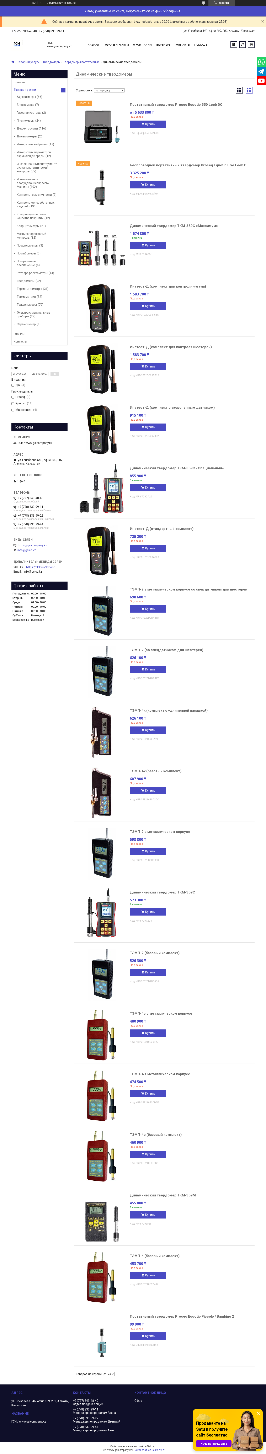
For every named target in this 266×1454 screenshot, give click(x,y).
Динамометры (27, 136)
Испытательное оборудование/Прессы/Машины (33, 183)
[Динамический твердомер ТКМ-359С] (102, 914)
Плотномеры (25, 120)
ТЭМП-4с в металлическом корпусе (161, 1013)
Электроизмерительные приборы (33, 314)
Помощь (200, 44)
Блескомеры (25, 104)
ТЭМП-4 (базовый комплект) (155, 1256)
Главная (92, 44)
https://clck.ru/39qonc (40, 567)
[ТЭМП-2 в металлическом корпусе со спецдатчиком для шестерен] (102, 611)
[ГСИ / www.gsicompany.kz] (27, 44)
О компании (142, 44)
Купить (150, 124)
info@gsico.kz (26, 550)
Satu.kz (151, 1446)
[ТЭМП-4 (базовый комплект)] (102, 1278)
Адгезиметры (26, 96)
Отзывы (19, 334)
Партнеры (163, 44)
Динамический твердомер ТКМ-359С (162, 892)
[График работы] (233, 44)
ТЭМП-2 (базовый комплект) (155, 953)
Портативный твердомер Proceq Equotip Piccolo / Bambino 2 (182, 1316)
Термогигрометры (29, 288)
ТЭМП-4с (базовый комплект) (156, 1134)
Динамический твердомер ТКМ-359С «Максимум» (174, 226)
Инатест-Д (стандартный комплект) (161, 529)
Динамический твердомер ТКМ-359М (163, 1195)
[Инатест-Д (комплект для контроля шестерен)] (102, 369)
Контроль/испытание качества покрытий (31, 216)
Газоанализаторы (29, 112)
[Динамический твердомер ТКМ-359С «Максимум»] (102, 248)
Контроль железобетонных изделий (35, 204)
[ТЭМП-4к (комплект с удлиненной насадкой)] (102, 732)
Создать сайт (55, 2)
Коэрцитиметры (28, 226)
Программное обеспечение (26, 263)
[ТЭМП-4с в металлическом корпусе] (102, 1035)
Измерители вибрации (32, 144)
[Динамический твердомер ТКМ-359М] (102, 1217)
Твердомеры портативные (81, 62)
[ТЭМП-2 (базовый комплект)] (102, 975)
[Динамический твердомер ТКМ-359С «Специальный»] (102, 490)
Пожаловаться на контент (149, 1450)
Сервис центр (26, 324)
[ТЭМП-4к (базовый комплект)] (102, 793)
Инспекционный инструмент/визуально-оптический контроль (37, 167)
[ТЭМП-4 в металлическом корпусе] (102, 1096)
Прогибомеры (26, 253)
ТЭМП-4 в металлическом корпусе (160, 1074)
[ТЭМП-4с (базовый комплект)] (102, 1157)
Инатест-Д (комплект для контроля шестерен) (171, 347)
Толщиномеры (27, 304)
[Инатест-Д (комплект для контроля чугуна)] (102, 308)
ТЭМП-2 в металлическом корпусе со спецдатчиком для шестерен (188, 589)
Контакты (182, 44)
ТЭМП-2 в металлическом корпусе (160, 832)
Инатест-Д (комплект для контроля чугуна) (168, 286)
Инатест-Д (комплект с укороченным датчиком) (172, 407)
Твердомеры (51, 62)
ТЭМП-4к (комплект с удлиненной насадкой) (169, 710)
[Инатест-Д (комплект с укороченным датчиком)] (102, 430)
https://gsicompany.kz (32, 545)
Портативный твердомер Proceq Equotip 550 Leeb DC (176, 104)
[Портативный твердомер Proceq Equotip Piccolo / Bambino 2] (102, 1338)
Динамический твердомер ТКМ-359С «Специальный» (177, 468)
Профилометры (27, 245)
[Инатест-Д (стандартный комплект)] (102, 551)
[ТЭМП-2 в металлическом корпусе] (102, 854)
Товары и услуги (116, 44)
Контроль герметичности (34, 194)
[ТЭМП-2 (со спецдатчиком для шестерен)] (102, 672)
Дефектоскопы (27, 128)
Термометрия (26, 296)
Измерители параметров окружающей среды (34, 154)
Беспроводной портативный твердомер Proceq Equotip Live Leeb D (188, 165)
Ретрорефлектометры (32, 273)
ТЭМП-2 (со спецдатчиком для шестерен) (166, 650)
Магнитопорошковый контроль (31, 235)
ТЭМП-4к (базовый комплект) (155, 771)
